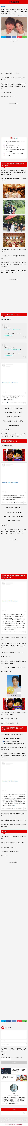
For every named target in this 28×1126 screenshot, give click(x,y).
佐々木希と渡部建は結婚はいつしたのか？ (15, 142)
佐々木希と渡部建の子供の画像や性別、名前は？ (15, 150)
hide (16, 138)
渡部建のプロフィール (12, 147)
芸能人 (3, 6)
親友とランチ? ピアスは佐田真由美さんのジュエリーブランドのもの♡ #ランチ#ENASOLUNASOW (14, 397)
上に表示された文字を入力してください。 (12, 1057)
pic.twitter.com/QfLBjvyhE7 (11, 329)
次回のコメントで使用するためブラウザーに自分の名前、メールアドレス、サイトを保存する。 (13, 1049)
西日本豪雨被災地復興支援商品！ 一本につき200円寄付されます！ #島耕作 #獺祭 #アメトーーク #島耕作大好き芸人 (14, 497)
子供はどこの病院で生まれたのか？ (15, 153)
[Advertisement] (14, 56)
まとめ (8, 155)
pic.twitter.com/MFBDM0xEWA (12, 350)
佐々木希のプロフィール (12, 145)
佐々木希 (4, 402)
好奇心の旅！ (14, 2)
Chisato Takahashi (6, 808)
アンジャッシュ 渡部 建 (7, 502)
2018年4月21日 (8, 335)
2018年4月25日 (8, 355)
